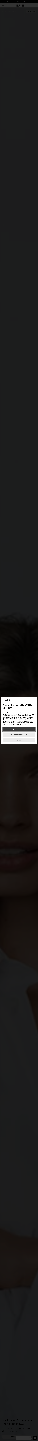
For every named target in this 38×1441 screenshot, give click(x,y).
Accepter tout (19, 729)
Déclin (19, 740)
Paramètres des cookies (19, 735)
